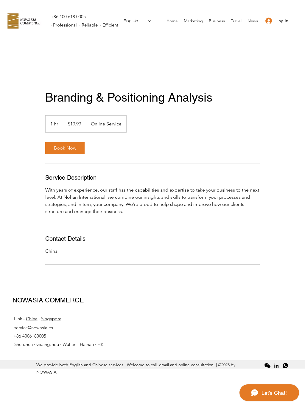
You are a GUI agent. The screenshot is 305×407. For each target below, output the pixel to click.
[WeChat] (267, 366)
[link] (65, 148)
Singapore (51, 318)
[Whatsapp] (285, 366)
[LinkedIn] (276, 366)
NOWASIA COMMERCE (48, 300)
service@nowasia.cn (33, 327)
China (32, 318)
